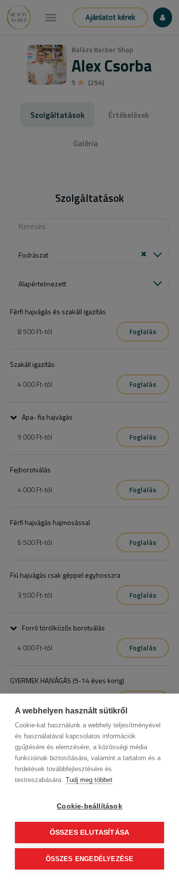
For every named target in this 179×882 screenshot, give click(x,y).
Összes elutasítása (90, 832)
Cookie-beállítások (89, 806)
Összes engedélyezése (90, 859)
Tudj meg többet (89, 780)
